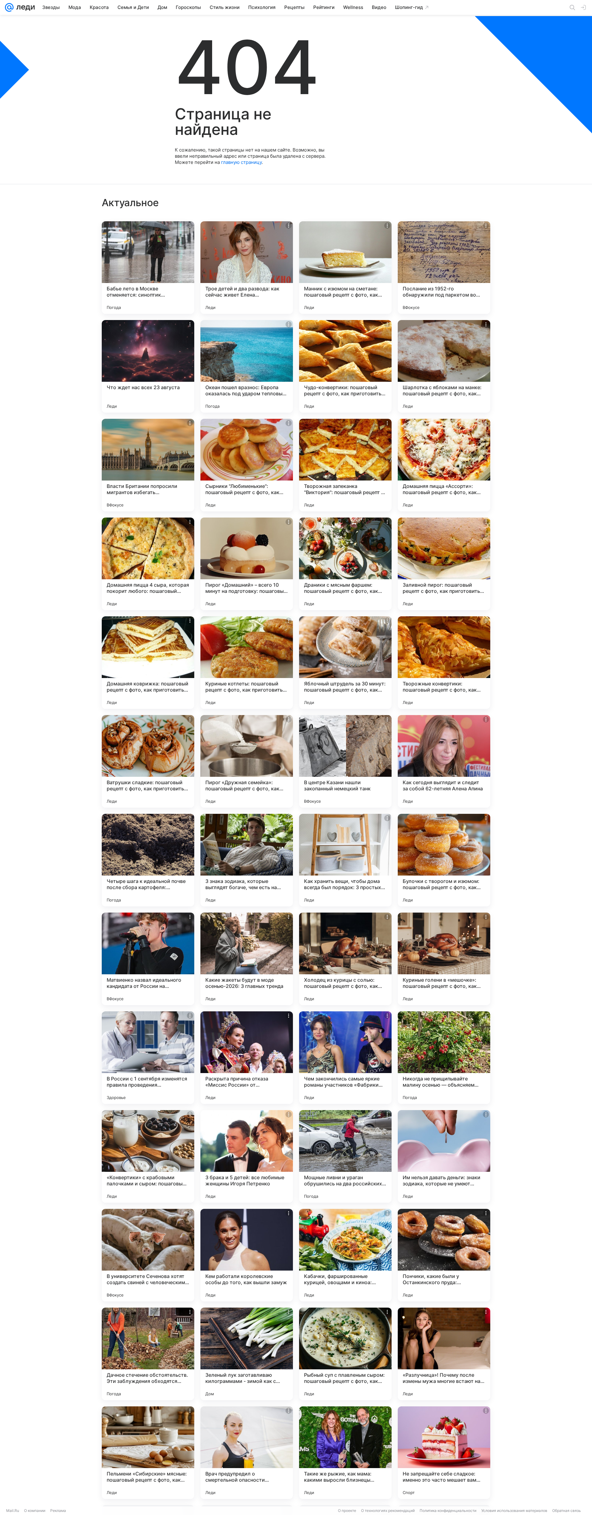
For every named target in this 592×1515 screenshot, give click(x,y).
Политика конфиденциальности (448, 1510)
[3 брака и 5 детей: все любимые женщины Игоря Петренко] (246, 1156)
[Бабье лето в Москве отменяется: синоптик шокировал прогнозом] (148, 267)
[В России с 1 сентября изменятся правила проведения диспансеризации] (148, 1057)
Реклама (58, 1510)
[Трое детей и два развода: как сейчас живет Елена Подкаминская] (246, 267)
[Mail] (9, 7)
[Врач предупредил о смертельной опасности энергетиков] (246, 1452)
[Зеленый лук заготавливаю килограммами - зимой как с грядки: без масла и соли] (246, 1354)
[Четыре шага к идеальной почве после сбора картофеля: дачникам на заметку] (148, 860)
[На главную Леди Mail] (24, 7)
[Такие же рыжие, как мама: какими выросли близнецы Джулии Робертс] (345, 1452)
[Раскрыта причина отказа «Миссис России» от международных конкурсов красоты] (246, 1057)
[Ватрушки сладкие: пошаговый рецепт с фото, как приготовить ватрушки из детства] (148, 761)
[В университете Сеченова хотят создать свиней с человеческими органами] (148, 1255)
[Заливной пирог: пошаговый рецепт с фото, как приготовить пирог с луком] (444, 564)
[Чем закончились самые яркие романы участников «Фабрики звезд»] (345, 1057)
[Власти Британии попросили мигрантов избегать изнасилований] (148, 465)
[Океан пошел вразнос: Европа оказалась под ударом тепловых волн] (246, 366)
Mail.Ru (12, 1510)
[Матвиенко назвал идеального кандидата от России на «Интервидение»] (148, 959)
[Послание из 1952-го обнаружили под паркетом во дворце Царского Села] (444, 267)
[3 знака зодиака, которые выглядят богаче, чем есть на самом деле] (246, 860)
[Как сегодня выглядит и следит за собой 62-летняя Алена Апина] (444, 761)
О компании (34, 1510)
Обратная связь (566, 1510)
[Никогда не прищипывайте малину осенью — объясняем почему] (444, 1057)
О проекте (347, 1510)
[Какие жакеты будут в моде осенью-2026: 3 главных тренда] (246, 959)
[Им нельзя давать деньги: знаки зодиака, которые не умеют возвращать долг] (444, 1156)
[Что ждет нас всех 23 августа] (148, 366)
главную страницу (241, 162)
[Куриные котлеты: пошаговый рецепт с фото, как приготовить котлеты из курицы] (246, 662)
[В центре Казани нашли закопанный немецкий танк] (345, 761)
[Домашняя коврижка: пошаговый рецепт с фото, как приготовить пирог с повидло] (148, 662)
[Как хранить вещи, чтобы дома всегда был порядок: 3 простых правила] (345, 860)
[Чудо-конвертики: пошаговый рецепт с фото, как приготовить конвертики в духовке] (345, 366)
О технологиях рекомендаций (388, 1510)
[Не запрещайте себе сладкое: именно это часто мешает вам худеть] (444, 1452)
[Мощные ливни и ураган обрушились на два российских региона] (345, 1156)
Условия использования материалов (514, 1510)
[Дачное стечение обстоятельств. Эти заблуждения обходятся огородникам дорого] (148, 1354)
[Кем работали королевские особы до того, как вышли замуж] (246, 1255)
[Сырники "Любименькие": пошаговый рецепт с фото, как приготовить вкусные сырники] (246, 465)
